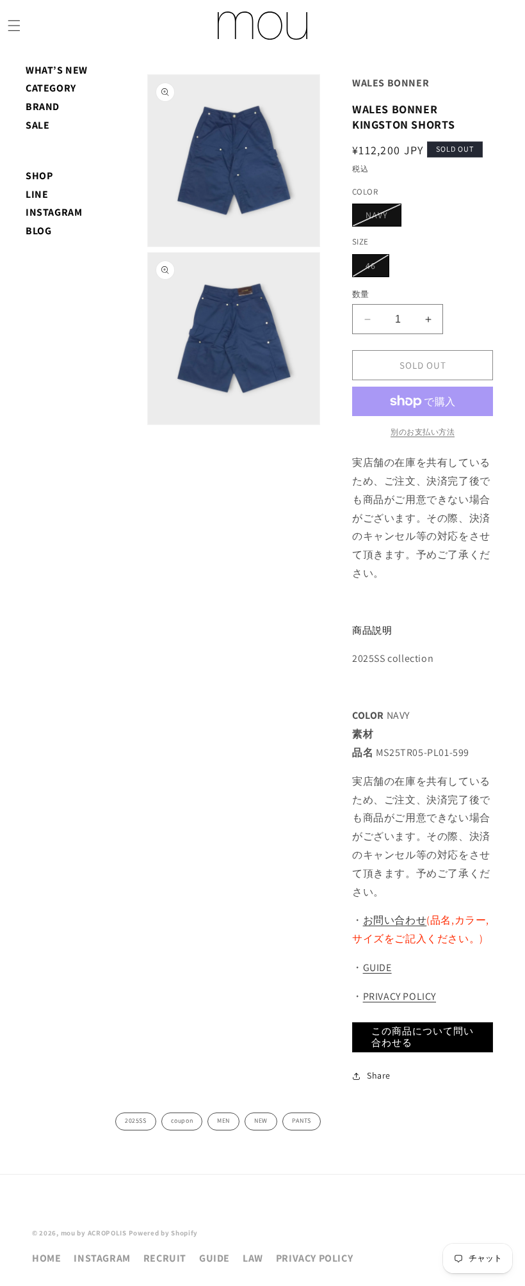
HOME (46, 1258)
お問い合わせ (395, 920)
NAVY (381, 218)
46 (375, 268)
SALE (37, 125)
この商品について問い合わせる (422, 1037)
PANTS (301, 1120)
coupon (182, 1120)
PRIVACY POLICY (399, 996)
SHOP (39, 175)
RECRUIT (164, 1258)
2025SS (136, 1120)
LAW (253, 1258)
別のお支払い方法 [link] (423, 432)
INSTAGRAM (54, 212)
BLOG (38, 230)
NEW (261, 1120)
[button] (14, 26)
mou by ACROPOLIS (94, 1232)
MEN (223, 1120)
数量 (360, 294)
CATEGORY (51, 88)
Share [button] (379, 1075)
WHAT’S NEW (57, 70)
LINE (37, 194)
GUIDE (377, 967)
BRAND (43, 106)
